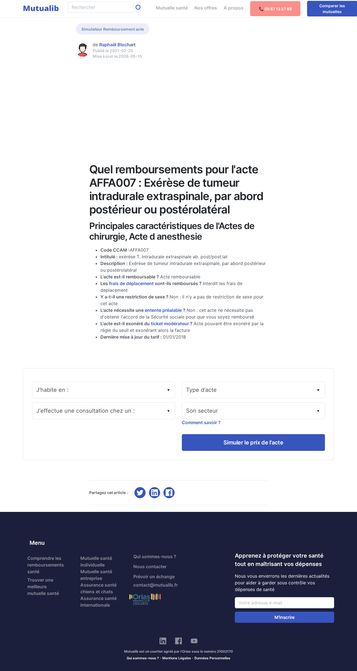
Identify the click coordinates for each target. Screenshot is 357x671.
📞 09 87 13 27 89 (275, 8)
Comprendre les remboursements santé (45, 564)
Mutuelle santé (172, 8)
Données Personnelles (212, 658)
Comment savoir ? (201, 422)
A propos (233, 8)
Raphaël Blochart (117, 44)
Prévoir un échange (154, 576)
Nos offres (205, 8)
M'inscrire (284, 617)
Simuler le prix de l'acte (253, 442)
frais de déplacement (131, 283)
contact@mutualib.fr (155, 585)
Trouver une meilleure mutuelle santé (43, 586)
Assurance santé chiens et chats (98, 588)
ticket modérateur (170, 323)
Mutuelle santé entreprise (96, 575)
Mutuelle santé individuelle (96, 561)
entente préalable (163, 310)
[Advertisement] (178, 101)
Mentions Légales (176, 658)
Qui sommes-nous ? (154, 556)
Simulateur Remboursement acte (112, 29)
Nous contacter (150, 566)
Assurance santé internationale (98, 601)
